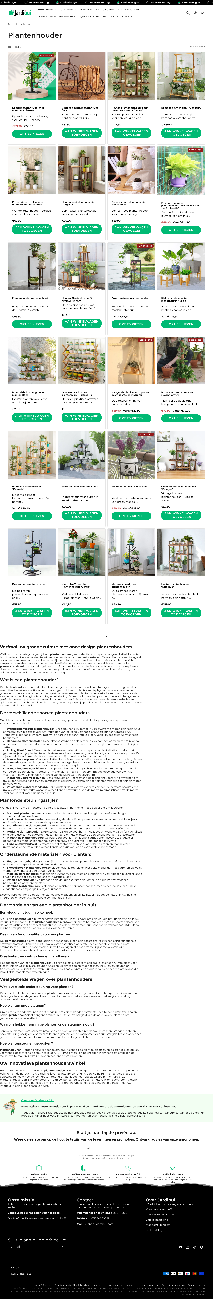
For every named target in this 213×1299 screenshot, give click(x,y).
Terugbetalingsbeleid (65, 1285)
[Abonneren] (131, 1148)
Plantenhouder (22, 24)
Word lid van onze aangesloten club (169, 1204)
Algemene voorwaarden (106, 1285)
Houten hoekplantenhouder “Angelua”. (78, 203)
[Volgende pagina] (115, 635)
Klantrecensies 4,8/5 (159, 1209)
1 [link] (97, 635)
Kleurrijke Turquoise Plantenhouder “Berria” (76, 585)
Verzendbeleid (127, 1285)
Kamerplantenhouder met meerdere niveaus (28, 109)
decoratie (71, 660)
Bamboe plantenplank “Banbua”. (181, 108)
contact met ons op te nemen (107, 1207)
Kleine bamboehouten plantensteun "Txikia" (174, 299)
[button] (47, 9)
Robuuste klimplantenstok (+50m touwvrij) (177, 393)
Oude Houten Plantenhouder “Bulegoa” (178, 487)
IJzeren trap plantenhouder (28, 584)
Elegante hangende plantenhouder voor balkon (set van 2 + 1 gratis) (180, 206)
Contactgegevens (196, 1285)
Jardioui (47, 1285)
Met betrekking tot (158, 1224)
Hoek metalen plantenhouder (80, 486)
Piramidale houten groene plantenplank (28, 393)
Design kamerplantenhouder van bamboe (129, 203)
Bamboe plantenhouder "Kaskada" (26, 487)
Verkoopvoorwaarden (148, 1285)
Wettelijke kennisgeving (173, 1285)
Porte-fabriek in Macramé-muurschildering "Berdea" (28, 203)
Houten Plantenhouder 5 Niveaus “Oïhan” (77, 299)
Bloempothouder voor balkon (129, 486)
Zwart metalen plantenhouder (130, 298)
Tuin (10, 24)
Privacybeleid (84, 1285)
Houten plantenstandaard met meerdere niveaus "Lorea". (130, 109)
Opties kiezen (32, 133)
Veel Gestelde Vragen (160, 1214)
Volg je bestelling (157, 1219)
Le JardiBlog (154, 1230)
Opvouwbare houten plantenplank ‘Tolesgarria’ (77, 393)
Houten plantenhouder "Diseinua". (175, 585)
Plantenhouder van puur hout (30, 298)
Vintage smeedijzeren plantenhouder (125, 585)
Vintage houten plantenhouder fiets (80, 109)
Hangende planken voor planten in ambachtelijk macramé (131, 393)
